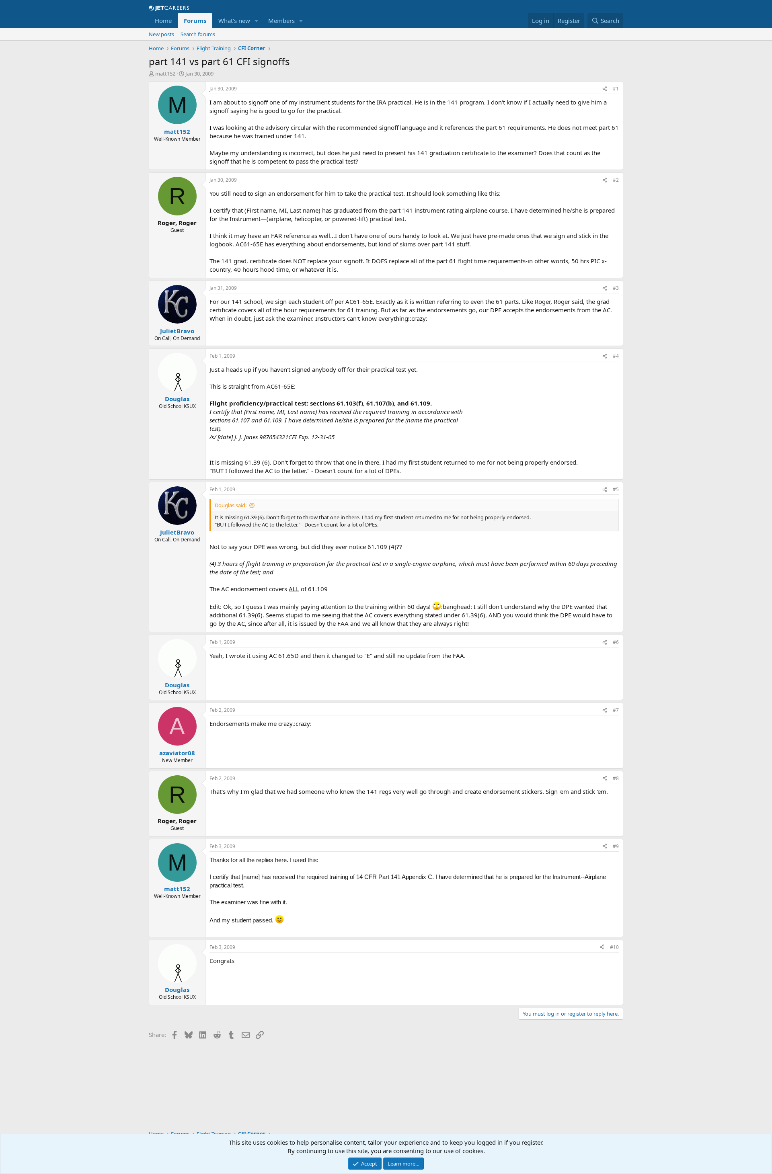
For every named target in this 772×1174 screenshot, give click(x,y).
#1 (616, 88)
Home (163, 20)
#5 (616, 489)
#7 (616, 710)
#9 (616, 846)
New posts (161, 34)
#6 (616, 642)
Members (281, 20)
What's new (234, 20)
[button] (256, 20)
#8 (616, 778)
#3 (616, 288)
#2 (616, 179)
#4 (616, 355)
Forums (195, 20)
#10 (614, 947)
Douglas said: (230, 505)
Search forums (198, 34)
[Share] (605, 89)
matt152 (165, 73)
